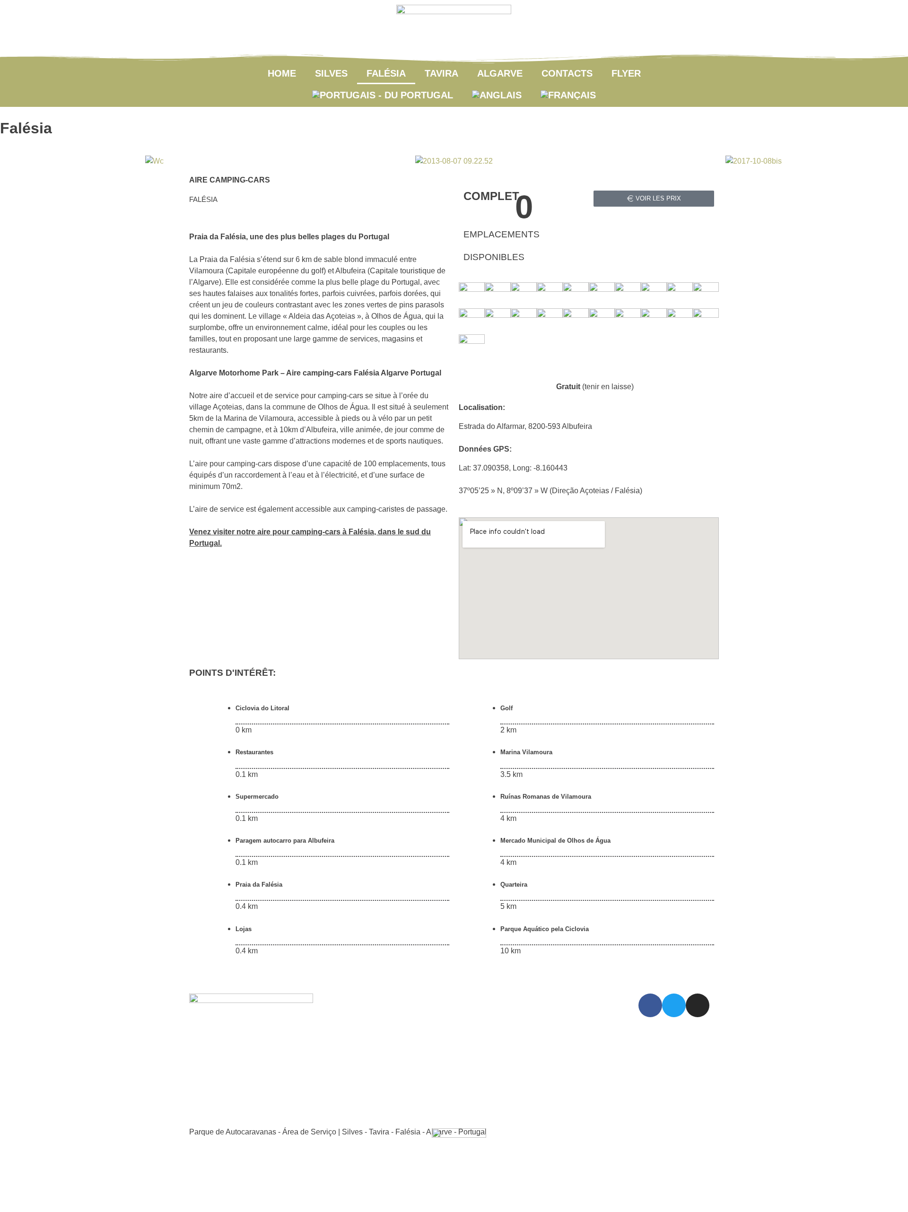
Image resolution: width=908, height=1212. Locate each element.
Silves (331, 73)
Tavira (441, 73)
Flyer (626, 73)
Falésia (386, 73)
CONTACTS (567, 73)
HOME (282, 73)
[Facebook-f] (650, 1005)
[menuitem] (383, 95)
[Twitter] (674, 1005)
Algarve (500, 73)
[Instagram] (697, 1005)
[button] (16, 161)
